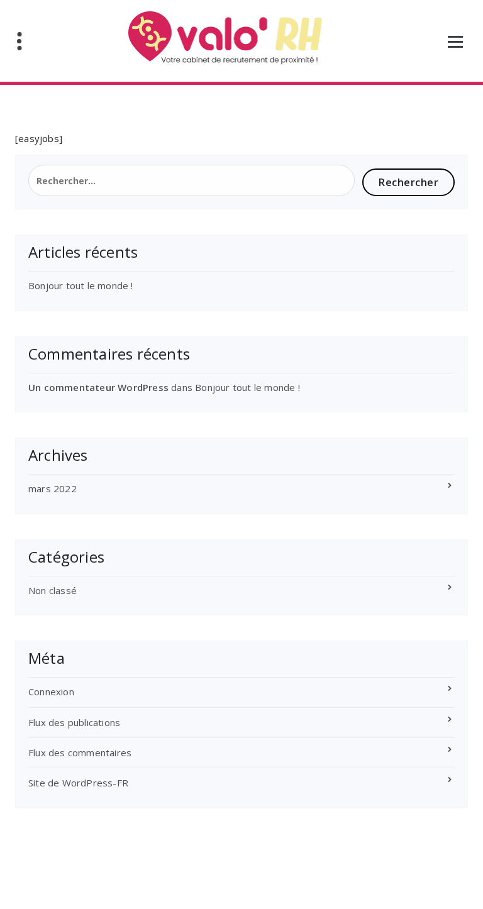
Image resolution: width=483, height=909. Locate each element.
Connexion (51, 691)
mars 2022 (52, 488)
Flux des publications (74, 722)
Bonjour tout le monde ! (80, 285)
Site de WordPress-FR (78, 782)
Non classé (52, 590)
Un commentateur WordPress (98, 387)
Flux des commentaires (79, 752)
